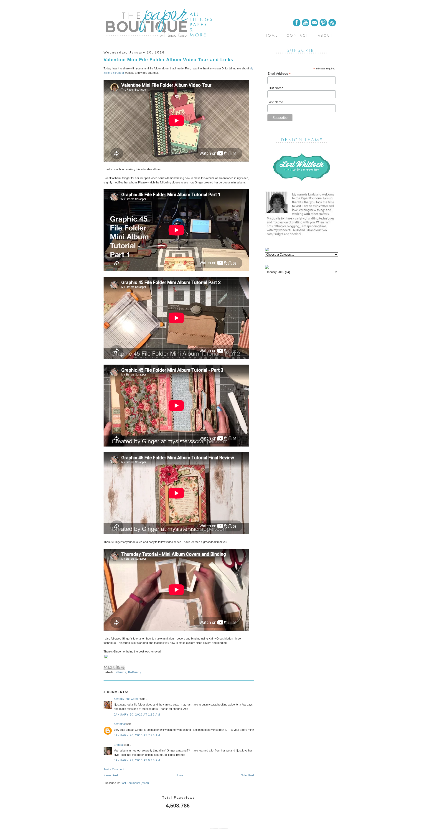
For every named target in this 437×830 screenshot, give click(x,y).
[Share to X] (114, 667)
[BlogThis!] (110, 667)
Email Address (279, 73)
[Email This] (105, 667)
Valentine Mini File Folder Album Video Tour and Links (168, 59)
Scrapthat (120, 724)
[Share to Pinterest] (123, 667)
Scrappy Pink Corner (127, 699)
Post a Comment (114, 769)
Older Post (247, 775)
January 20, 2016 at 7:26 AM (137, 735)
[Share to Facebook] (118, 667)
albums (121, 672)
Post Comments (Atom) (134, 783)
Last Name (275, 102)
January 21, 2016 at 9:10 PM (137, 760)
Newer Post (111, 775)
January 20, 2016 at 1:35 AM (137, 714)
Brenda (118, 744)
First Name (275, 88)
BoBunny (134, 672)
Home (179, 775)
